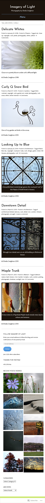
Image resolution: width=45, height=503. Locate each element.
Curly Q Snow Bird (15, 87)
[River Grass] (34, 383)
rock (39, 93)
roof (17, 153)
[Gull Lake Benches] (34, 446)
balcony (17, 212)
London (33, 212)
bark (7, 277)
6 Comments (24, 95)
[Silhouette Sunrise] (34, 465)
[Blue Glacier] (13, 402)
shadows (12, 279)
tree (23, 279)
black (41, 148)
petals (15, 35)
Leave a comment (22, 214)
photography (22, 35)
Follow (7, 349)
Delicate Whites (13, 29)
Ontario (39, 212)
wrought (12, 214)
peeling (40, 277)
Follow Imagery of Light (14, 334)
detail (25, 212)
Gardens (27, 91)
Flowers (27, 33)
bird (37, 91)
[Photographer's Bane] (34, 425)
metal (26, 93)
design (30, 151)
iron (29, 212)
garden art (20, 93)
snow (3, 95)
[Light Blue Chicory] (13, 383)
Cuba (22, 151)
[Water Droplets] (13, 420)
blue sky (4, 151)
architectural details (8, 212)
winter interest (14, 95)
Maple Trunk (10, 270)
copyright (6, 35)
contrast (4, 93)
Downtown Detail (14, 205)
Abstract (26, 274)
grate (34, 151)
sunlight (18, 279)
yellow (33, 35)
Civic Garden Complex (22, 277)
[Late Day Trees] (13, 462)
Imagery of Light (22, 7)
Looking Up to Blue (15, 144)
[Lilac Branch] (13, 441)
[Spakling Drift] (34, 404)
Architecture (29, 148)
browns (12, 277)
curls (11, 35)
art (37, 33)
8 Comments (23, 153)
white (28, 35)
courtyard (17, 151)
